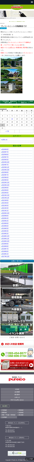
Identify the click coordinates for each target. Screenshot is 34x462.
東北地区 (21, 415)
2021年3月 (5, 208)
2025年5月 (5, 159)
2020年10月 (5, 213)
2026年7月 (5, 152)
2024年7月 (5, 165)
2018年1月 (5, 254)
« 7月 (7, 131)
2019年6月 (5, 226)
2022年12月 (5, 182)
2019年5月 (5, 228)
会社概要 (17, 392)
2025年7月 (5, 157)
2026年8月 (5, 149)
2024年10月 (5, 162)
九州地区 (4, 417)
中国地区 (4, 410)
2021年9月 (5, 200)
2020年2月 (5, 221)
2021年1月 (5, 210)
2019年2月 (5, 233)
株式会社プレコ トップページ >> (8, 18)
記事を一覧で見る (17, 261)
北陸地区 (21, 412)
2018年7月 (5, 249)
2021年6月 (5, 203)
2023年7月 (5, 175)
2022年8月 (5, 190)
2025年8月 (5, 154)
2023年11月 (5, 167)
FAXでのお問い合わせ (17, 400)
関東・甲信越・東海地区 (8, 415)
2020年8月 (5, 216)
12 (12, 119)
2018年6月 (5, 251)
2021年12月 (5, 195)
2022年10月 (5, 185)
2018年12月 (5, 236)
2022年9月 (5, 187)
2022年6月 (5, 193)
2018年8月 (5, 246)
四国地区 (21, 410)
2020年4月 (5, 218)
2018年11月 (5, 238)
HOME (17, 389)
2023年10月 (5, 170)
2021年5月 (5, 205)
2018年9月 (5, 244)
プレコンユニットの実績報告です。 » (25, 102)
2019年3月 (5, 231)
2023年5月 (5, 180)
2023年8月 (5, 172)
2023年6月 (5, 177)
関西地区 (4, 412)
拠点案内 (17, 394)
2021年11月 (5, 198)
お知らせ (4, 28)
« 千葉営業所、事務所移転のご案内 (8, 102)
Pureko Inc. (15, 460)
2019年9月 (5, 223)
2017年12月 (5, 256)
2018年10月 (5, 241)
